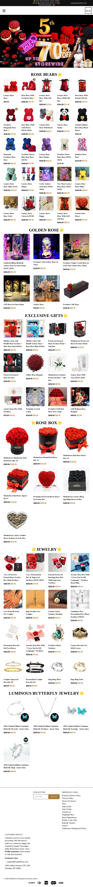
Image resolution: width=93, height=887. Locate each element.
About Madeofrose (69, 817)
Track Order (67, 809)
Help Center (66, 806)
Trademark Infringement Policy (74, 828)
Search (65, 826)
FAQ (64, 804)
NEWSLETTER (39, 792)
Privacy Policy (67, 798)
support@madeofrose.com (78, 3)
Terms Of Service (69, 801)
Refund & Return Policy (71, 796)
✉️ (6, 862)
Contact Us (66, 812)
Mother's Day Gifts (69, 820)
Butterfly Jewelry (68, 823)
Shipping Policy (68, 815)
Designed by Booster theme (27, 879)
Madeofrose (13, 879)
